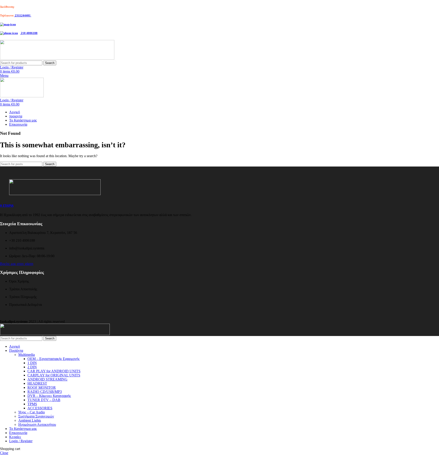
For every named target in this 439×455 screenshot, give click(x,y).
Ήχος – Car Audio (31, 412)
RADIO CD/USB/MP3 (44, 392)
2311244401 (22, 15)
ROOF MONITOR (41, 387)
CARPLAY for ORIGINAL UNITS (53, 375)
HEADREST (37, 383)
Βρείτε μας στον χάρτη (16, 264)
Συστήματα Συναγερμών (36, 416)
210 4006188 (28, 33)
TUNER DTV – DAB (43, 400)
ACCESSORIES (39, 408)
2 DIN (32, 367)
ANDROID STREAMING (47, 379)
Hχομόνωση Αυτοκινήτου (37, 424)
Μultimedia (26, 355)
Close (4, 453)
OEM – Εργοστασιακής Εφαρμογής (53, 359)
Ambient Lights (29, 420)
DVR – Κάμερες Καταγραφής (49, 396)
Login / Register (20, 441)
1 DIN (32, 363)
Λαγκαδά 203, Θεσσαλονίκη (32, 6)
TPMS (32, 404)
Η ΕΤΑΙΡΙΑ (6, 206)
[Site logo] (57, 58)
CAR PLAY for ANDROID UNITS (53, 371)
